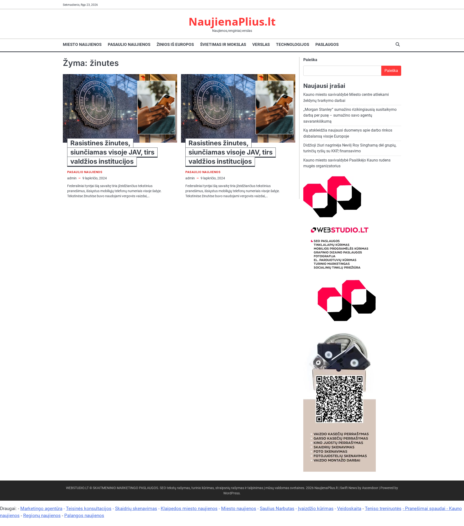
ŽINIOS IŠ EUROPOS (175, 44)
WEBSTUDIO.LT (77, 488)
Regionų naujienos (42, 515)
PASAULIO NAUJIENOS (129, 44)
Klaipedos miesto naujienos (189, 508)
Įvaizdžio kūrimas (316, 508)
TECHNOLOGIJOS (292, 44)
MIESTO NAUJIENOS (82, 44)
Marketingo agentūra (41, 508)
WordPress (231, 493)
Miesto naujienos (238, 508)
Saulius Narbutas (277, 508)
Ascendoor (370, 488)
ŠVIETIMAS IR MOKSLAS (223, 44)
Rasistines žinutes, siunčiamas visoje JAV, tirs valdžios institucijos (112, 152)
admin (72, 178)
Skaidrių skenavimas (136, 508)
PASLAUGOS (327, 44)
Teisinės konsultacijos (88, 508)
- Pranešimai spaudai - (426, 508)
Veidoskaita (349, 508)
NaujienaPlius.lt (232, 21)
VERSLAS (261, 44)
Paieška (310, 59)
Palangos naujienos (84, 515)
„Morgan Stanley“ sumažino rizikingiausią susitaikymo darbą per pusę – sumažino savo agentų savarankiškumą (350, 115)
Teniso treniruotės (383, 508)
